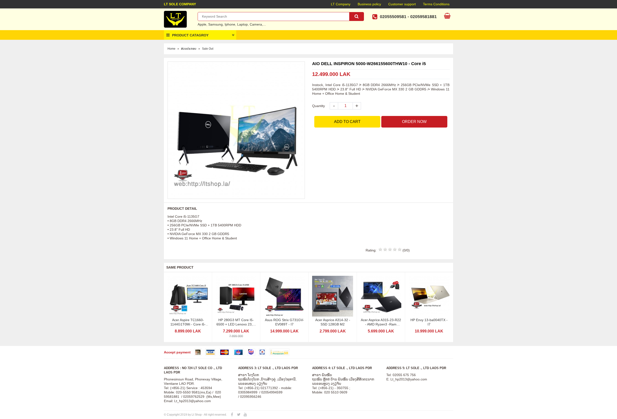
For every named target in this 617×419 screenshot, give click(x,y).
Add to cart (347, 122)
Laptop (242, 24)
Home (171, 48)
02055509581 (393, 16)
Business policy (369, 4)
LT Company (340, 4)
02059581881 (423, 16)
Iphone (230, 24)
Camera (256, 24)
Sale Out (207, 48)
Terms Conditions (436, 4)
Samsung (215, 24)
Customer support (402, 4)
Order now (414, 122)
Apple (202, 24)
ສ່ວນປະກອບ (188, 48)
